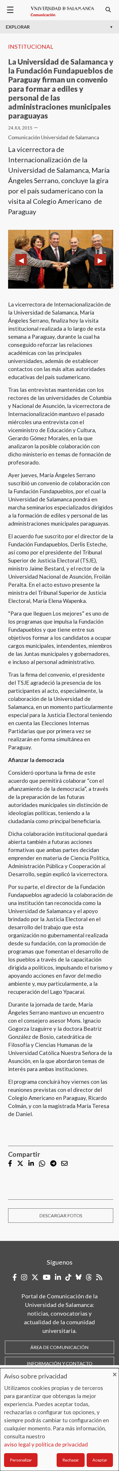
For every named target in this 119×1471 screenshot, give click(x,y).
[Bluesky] (78, 1277)
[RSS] (99, 1277)
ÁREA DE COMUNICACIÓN (59, 1347)
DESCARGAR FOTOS (60, 1215)
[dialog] (59, 1419)
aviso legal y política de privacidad (46, 1444)
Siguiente (100, 260)
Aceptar (99, 1459)
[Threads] (89, 1277)
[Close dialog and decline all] (114, 1371)
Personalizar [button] (21, 1459)
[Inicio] (62, 11)
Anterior (21, 260)
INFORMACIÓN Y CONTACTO (59, 1363)
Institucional (30, 46)
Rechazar (70, 1459)
